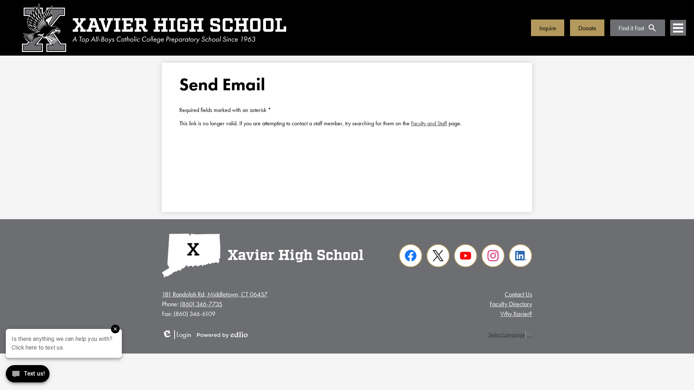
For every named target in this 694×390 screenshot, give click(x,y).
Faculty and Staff (429, 123)
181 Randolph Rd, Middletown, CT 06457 (214, 294)
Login (176, 334)
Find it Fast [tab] (631, 28)
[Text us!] (27, 375)
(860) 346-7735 (201, 304)
